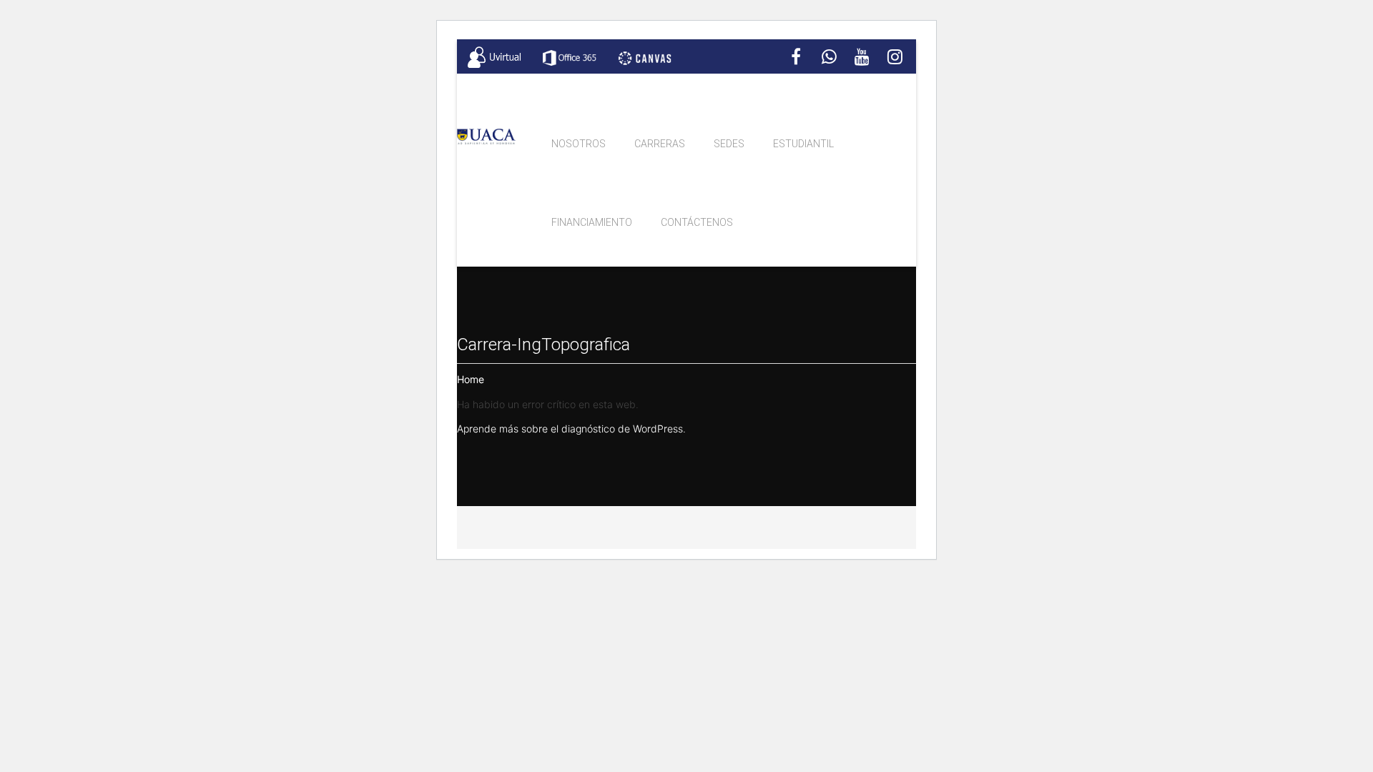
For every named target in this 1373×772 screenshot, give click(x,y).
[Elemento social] (796, 57)
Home (470, 380)
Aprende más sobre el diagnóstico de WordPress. (571, 429)
